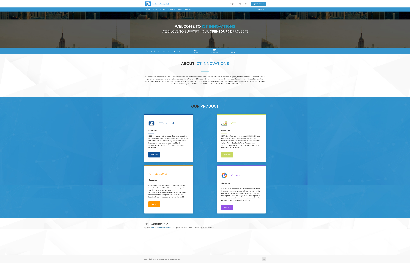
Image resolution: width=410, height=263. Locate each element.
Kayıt (245, 4)
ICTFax (171, 9)
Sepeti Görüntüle (258, 4)
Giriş (239, 4)
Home (148, 9)
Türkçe (231, 4)
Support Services (184, 9)
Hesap (260, 9)
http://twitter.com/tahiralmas (161, 228)
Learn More (154, 155)
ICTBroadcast (158, 9)
